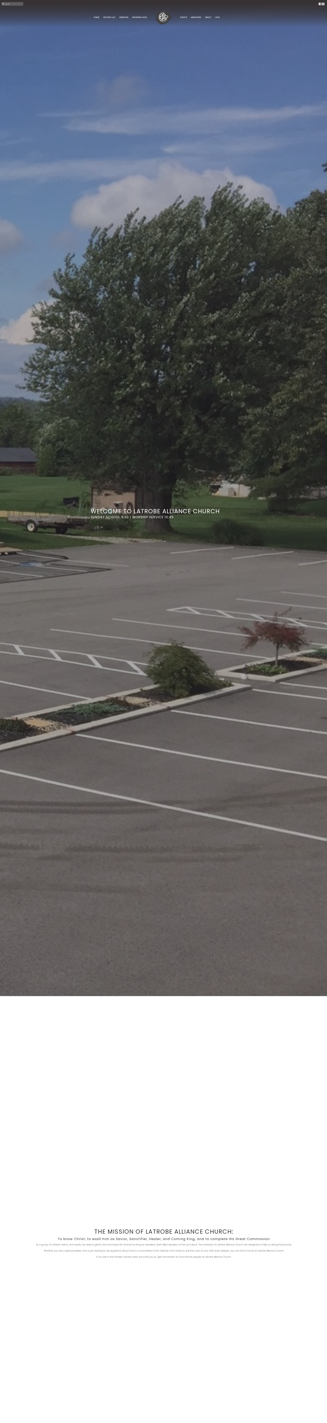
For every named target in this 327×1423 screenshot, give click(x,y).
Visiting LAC (109, 17)
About (208, 17)
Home (96, 17)
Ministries (196, 17)
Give (217, 17)
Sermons (123, 17)
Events (183, 17)
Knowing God (139, 17)
